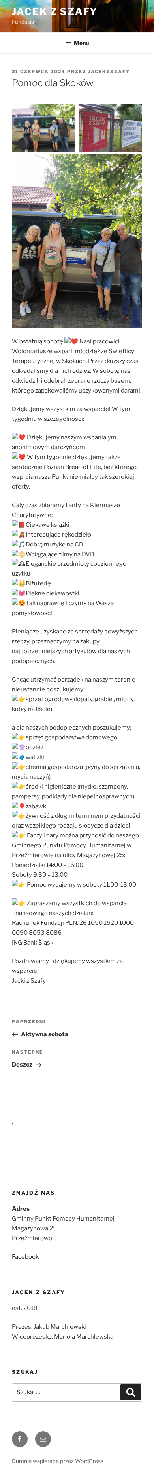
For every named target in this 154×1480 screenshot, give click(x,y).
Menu (81, 42)
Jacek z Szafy (55, 11)
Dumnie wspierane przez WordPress (57, 1461)
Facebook (25, 1256)
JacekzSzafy (109, 71)
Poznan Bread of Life (72, 466)
